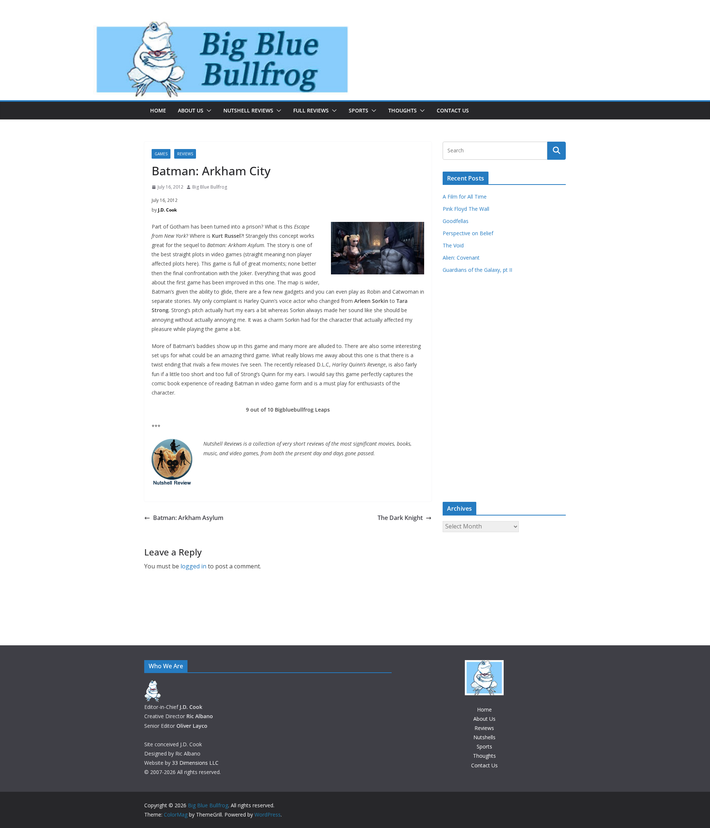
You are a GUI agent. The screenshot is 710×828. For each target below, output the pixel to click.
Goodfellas (456, 220)
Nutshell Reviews (248, 110)
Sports (358, 110)
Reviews (185, 153)
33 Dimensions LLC (195, 762)
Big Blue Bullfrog (209, 187)
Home (158, 110)
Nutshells (484, 737)
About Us (190, 110)
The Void (453, 245)
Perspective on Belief (468, 233)
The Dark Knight (400, 518)
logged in (193, 566)
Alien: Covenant (461, 257)
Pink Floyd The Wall (466, 208)
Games (161, 153)
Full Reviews (311, 110)
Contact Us (453, 110)
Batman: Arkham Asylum (188, 518)
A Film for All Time (465, 196)
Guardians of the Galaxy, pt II (477, 269)
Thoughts (402, 110)
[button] (207, 110)
